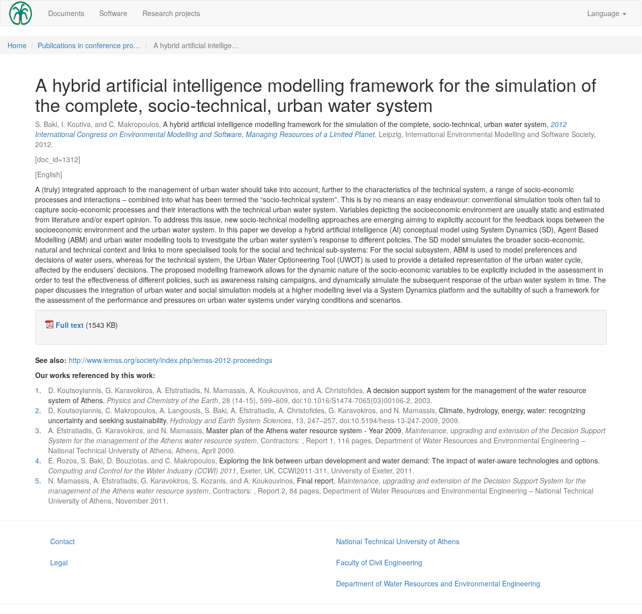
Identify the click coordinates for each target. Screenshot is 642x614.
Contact (62, 541)
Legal (59, 562)
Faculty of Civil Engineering (379, 562)
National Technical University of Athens (397, 541)
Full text (70, 325)
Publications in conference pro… (89, 45)
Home (17, 45)
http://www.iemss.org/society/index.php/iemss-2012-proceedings (170, 360)
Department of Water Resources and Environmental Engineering (438, 583)
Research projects (171, 13)
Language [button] (604, 13)
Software (113, 13)
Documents (66, 13)
